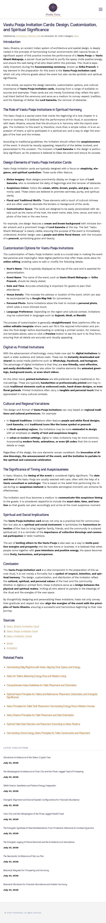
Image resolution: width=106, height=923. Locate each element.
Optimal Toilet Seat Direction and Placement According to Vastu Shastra (43, 724)
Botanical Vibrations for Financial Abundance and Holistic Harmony (35, 884)
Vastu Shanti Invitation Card (23, 626)
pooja (10, 643)
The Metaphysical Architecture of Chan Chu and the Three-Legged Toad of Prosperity (43, 771)
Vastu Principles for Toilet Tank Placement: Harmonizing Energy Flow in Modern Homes (51, 706)
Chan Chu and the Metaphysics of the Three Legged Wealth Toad (33, 813)
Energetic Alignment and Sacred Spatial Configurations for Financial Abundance (41, 799)
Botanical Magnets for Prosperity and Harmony (26, 870)
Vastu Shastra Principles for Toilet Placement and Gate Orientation (40, 715)
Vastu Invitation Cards (19, 636)
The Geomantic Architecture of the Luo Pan (23, 856)
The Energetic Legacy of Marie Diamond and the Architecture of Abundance (38, 842)
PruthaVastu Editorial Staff (28, 36)
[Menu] (100, 9)
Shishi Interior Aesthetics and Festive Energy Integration (29, 785)
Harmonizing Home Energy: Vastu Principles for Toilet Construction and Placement (48, 733)
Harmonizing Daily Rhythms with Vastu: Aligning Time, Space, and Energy (43, 667)
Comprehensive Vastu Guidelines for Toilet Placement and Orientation (41, 685)
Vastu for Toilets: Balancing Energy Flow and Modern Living (36, 676)
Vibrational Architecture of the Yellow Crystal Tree (27, 757)
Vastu (76, 36)
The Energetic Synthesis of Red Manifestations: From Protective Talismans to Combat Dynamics (48, 828)
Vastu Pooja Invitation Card (22, 631)
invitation (12, 648)
